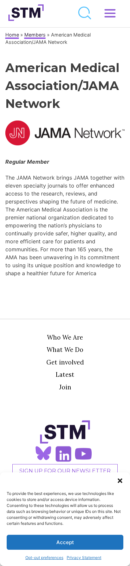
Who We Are (65, 337)
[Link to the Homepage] (26, 13)
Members (35, 35)
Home (12, 35)
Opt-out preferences (44, 557)
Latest (65, 374)
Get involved (65, 362)
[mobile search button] (85, 14)
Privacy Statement (84, 557)
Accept (65, 542)
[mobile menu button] (110, 14)
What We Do (65, 350)
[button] (120, 480)
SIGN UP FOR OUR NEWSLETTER (65, 471)
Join (65, 387)
